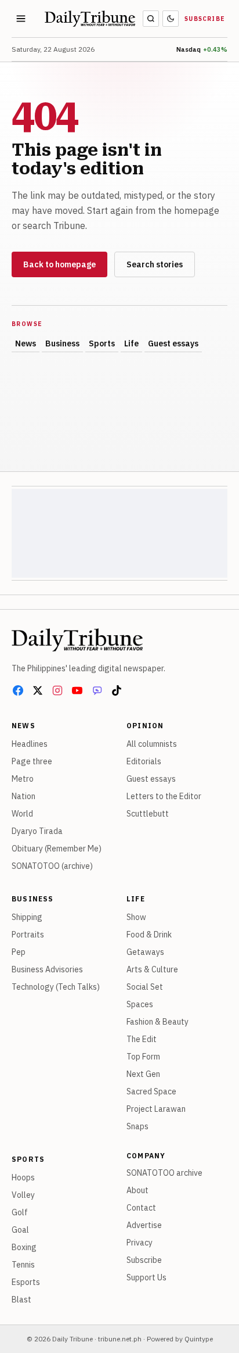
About (137, 1190)
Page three (32, 761)
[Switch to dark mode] (170, 18)
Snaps (137, 1126)
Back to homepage (59, 264)
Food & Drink (149, 934)
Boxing (24, 1247)
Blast (21, 1299)
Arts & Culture (152, 969)
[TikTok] (116, 690)
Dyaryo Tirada (37, 831)
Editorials (143, 761)
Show (136, 917)
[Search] (151, 18)
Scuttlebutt (147, 813)
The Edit (141, 1039)
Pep (19, 952)
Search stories (154, 264)
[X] (37, 690)
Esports (26, 1282)
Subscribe (204, 19)
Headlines (30, 744)
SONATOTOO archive (164, 1173)
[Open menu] (21, 19)
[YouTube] (77, 690)
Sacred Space (151, 1091)
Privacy (139, 1242)
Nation (23, 796)
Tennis (23, 1264)
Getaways (145, 952)
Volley (23, 1195)
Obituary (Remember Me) (57, 848)
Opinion (145, 725)
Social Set (144, 987)
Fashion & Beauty (157, 1021)
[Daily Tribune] (77, 640)
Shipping (27, 917)
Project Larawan (156, 1109)
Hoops (23, 1177)
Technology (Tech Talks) (56, 987)
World (22, 813)
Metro (23, 779)
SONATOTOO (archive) (52, 866)
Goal (20, 1230)
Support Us (146, 1277)
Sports (102, 343)
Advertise (144, 1225)
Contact (141, 1207)
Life (131, 343)
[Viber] (96, 690)
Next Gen (143, 1074)
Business (62, 343)
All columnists (151, 744)
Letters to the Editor (163, 796)
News (25, 343)
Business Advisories (47, 969)
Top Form (143, 1056)
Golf (20, 1212)
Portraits (28, 934)
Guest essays (173, 343)
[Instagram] (57, 690)
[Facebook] (18, 690)
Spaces (139, 1004)
